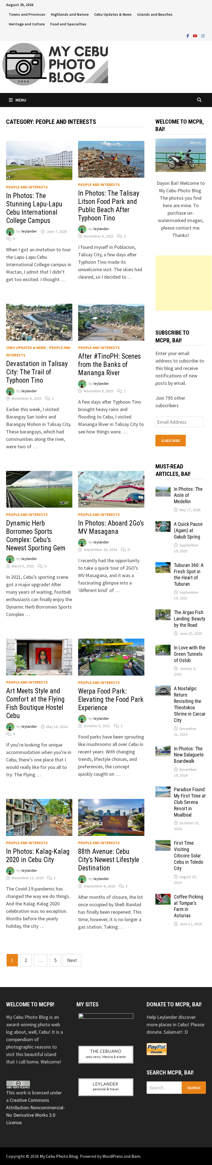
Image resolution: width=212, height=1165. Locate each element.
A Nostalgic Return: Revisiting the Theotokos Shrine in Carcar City (190, 704)
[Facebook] (188, 35)
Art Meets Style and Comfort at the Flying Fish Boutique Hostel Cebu (35, 703)
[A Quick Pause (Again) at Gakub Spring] (163, 525)
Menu (20, 100)
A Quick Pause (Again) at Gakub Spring (188, 530)
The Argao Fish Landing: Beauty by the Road (189, 618)
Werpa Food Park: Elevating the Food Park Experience (111, 699)
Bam (135, 1156)
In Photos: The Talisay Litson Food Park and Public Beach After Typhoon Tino (108, 205)
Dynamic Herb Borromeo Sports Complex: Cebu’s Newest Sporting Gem (35, 535)
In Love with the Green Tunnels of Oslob (189, 654)
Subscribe (170, 440)
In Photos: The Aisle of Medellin (188, 495)
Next (72, 960)
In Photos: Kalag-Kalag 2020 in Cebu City (38, 855)
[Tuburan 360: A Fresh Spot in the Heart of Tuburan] (163, 566)
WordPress (112, 1156)
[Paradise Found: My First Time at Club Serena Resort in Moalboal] (163, 790)
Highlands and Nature (70, 14)
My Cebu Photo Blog (59, 1156)
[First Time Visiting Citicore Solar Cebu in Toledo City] (163, 844)
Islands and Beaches (155, 14)
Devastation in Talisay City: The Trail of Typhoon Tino (37, 372)
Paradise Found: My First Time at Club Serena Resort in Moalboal (190, 802)
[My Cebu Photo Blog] (55, 63)
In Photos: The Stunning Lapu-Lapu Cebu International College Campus (34, 208)
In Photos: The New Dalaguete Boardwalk (189, 755)
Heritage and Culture (27, 24)
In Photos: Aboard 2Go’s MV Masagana (111, 527)
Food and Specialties (68, 24)
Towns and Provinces (27, 14)
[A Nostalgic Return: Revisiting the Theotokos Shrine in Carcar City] (163, 689)
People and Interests (27, 187)
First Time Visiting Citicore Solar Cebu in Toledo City (188, 855)
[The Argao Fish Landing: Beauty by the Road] (163, 613)
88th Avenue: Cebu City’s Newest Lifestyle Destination (108, 859)
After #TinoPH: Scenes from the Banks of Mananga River (109, 364)
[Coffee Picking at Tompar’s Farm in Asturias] (163, 897)
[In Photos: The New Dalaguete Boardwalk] (163, 749)
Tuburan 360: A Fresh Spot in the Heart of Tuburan (188, 574)
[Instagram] (203, 35)
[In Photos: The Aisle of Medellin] (163, 490)
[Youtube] (196, 35)
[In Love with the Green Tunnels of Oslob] (163, 648)
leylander (29, 231)
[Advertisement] (183, 283)
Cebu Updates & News (113, 14)
